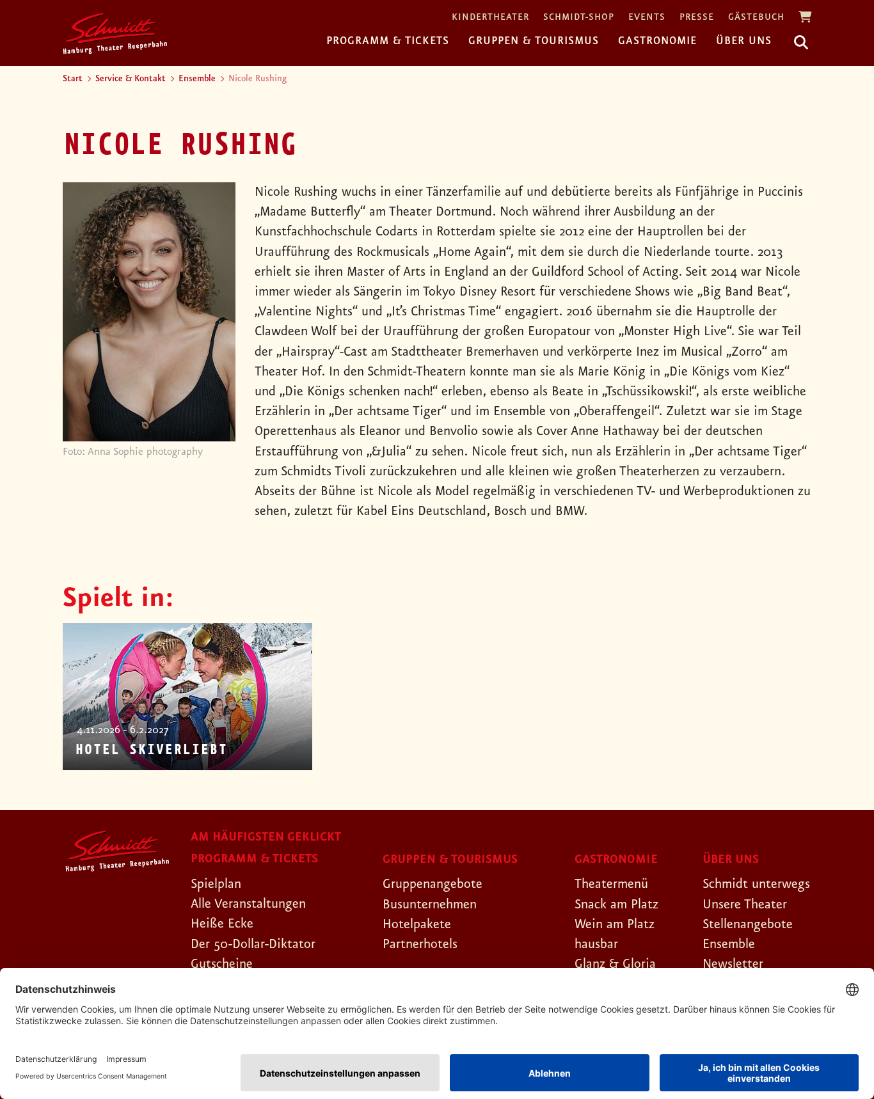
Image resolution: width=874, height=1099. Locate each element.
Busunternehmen (430, 904)
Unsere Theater (745, 904)
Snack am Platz (616, 904)
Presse (696, 17)
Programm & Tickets (387, 41)
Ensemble (197, 79)
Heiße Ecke (222, 923)
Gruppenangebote (432, 884)
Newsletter (733, 964)
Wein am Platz (615, 924)
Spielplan (216, 884)
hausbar (596, 944)
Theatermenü (611, 884)
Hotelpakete (417, 924)
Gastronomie (657, 41)
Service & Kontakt (130, 79)
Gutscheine (222, 964)
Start (73, 79)
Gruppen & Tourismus (533, 41)
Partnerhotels (420, 944)
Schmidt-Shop (578, 17)
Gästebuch (756, 17)
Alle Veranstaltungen (248, 904)
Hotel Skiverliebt (151, 750)
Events (646, 17)
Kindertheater (490, 17)
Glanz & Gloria (615, 964)
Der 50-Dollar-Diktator (253, 944)
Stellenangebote (748, 924)
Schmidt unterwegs (756, 884)
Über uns (744, 41)
